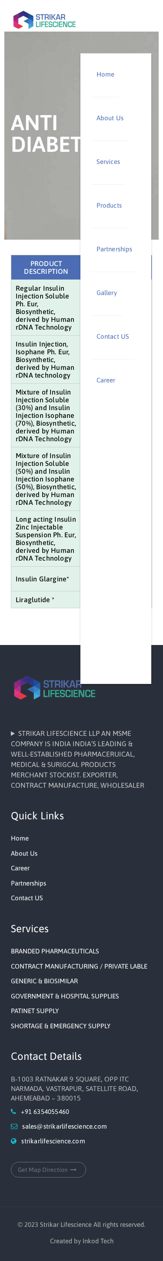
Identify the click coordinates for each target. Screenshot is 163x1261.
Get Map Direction (43, 1169)
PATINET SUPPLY (35, 1010)
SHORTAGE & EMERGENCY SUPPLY (60, 1026)
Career (106, 380)
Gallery (106, 292)
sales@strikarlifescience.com (64, 1126)
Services (108, 161)
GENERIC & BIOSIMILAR (44, 981)
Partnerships (114, 249)
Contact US (112, 336)
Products (109, 205)
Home (105, 74)
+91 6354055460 (45, 1111)
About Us (109, 118)
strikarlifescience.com (53, 1141)
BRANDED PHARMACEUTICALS (55, 951)
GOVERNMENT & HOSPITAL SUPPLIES (65, 996)
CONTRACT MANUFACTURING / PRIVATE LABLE (79, 966)
